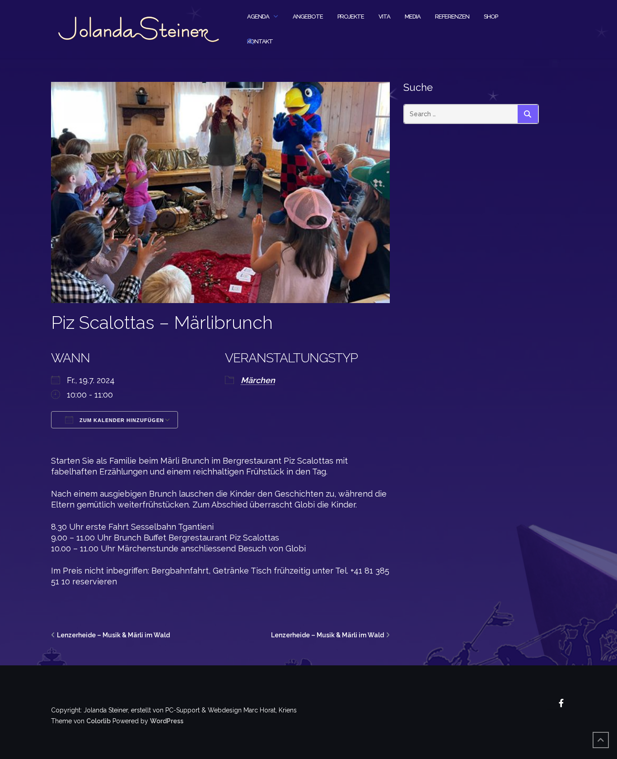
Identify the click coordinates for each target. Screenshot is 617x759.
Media (413, 16)
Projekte (350, 16)
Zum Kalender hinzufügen (121, 420)
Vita (384, 16)
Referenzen (452, 16)
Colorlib (98, 721)
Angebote (308, 16)
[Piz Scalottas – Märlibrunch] (220, 191)
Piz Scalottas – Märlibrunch (162, 322)
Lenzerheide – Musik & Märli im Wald (113, 635)
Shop (491, 16)
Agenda (258, 16)
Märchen (258, 380)
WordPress (166, 721)
